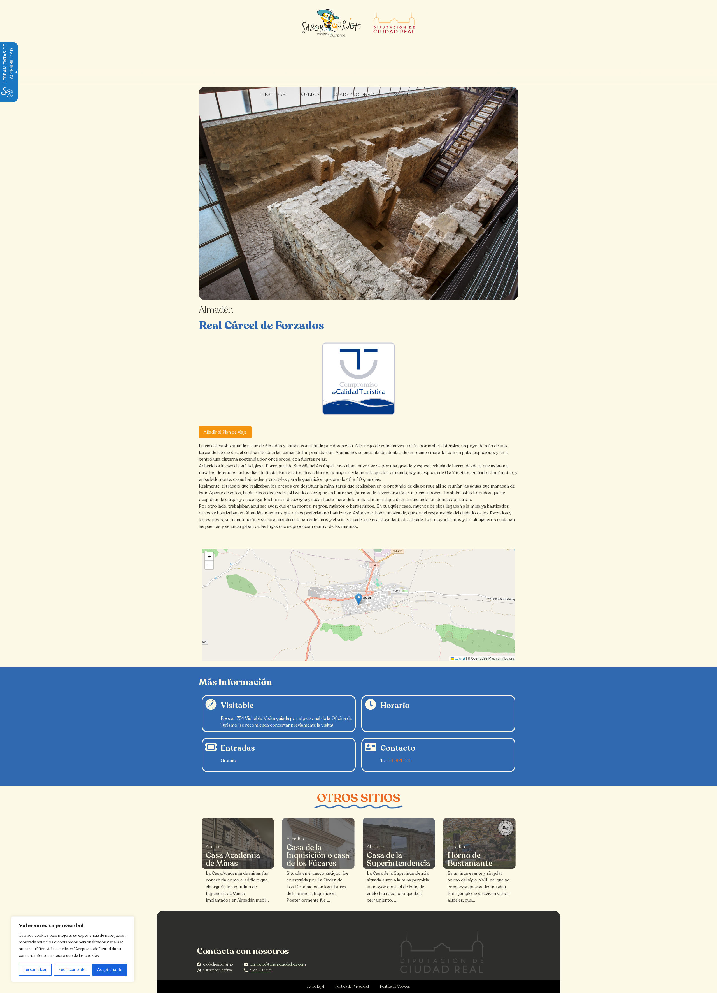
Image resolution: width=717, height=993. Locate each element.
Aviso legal (315, 986)
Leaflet (459, 658)
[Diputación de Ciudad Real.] (442, 951)
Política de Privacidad (352, 986)
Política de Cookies (395, 986)
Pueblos (309, 95)
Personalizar (35, 969)
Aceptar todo (109, 969)
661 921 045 (399, 761)
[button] (358, 599)
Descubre (273, 95)
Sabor (402, 95)
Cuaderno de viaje (357, 95)
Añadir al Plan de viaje (225, 432)
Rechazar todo (72, 969)
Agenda (433, 95)
